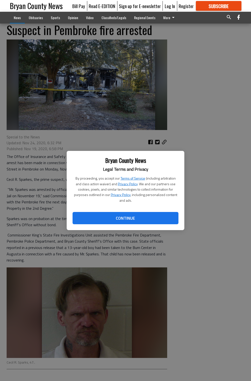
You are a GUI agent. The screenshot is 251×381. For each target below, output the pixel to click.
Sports (55, 17)
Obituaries (36, 17)
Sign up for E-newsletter (140, 6)
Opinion (73, 17)
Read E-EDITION (102, 6)
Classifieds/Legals (113, 17)
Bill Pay (78, 6)
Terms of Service (133, 178)
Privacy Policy (128, 183)
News (17, 17)
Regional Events (144, 17)
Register (186, 6)
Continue (125, 218)
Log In (170, 6)
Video (90, 17)
